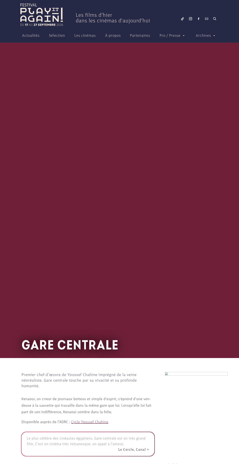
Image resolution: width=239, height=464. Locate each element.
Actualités (31, 35)
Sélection (57, 35)
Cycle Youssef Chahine (89, 422)
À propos (113, 35)
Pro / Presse (170, 35)
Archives (203, 35)
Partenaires (140, 35)
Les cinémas (85, 35)
